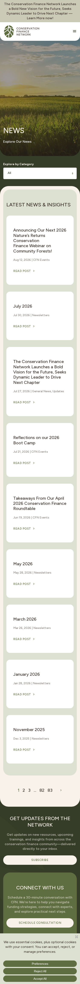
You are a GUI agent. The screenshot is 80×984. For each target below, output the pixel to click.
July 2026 (22, 306)
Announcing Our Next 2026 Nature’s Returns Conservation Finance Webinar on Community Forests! (39, 241)
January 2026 (26, 674)
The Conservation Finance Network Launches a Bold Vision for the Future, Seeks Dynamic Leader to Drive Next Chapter (39, 372)
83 (50, 790)
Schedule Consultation (40, 923)
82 (41, 790)
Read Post (22, 271)
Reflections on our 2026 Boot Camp (36, 440)
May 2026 (23, 563)
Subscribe (39, 860)
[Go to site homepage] (21, 31)
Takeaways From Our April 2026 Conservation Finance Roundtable (39, 503)
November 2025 (29, 729)
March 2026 (24, 619)
